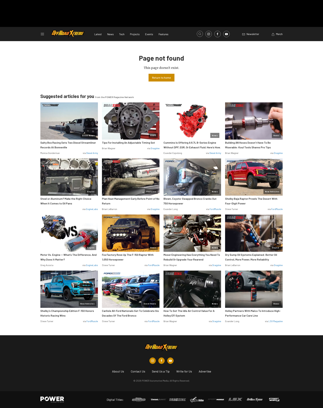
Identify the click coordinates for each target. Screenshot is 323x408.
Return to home (161, 77)
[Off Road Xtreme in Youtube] (170, 360)
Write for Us (184, 371)
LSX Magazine (275, 321)
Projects (135, 34)
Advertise (205, 371)
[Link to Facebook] (217, 34)
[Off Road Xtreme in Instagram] (152, 360)
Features (163, 34)
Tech (121, 34)
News (110, 34)
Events (149, 34)
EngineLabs (92, 209)
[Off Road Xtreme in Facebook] (161, 360)
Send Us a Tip (161, 371)
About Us (118, 371)
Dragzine (155, 148)
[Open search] (200, 34)
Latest (98, 34)
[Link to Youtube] (226, 34)
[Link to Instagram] (208, 34)
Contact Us (138, 371)
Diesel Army (92, 153)
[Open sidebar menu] (42, 34)
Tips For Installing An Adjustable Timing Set (128, 142)
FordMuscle (215, 209)
